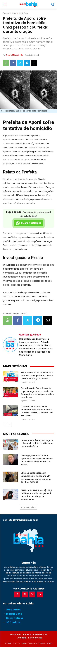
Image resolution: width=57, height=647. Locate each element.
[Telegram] (27, 63)
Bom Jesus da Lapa (10, 379)
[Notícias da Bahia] (28, 540)
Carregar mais (27, 507)
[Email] (34, 63)
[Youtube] (40, 594)
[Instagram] (25, 594)
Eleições (23, 13)
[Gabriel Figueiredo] (10, 344)
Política (8, 414)
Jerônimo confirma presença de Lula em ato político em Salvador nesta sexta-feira (37, 443)
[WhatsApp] (6, 63)
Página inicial (9, 13)
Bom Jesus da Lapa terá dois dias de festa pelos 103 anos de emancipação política (37, 375)
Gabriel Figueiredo (14, 55)
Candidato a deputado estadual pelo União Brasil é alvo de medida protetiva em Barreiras (37, 411)
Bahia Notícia (14, 618)
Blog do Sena (14, 613)
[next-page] (10, 425)
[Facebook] (13, 63)
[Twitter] (20, 63)
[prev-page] (5, 425)
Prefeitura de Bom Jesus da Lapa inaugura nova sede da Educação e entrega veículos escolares (37, 393)
